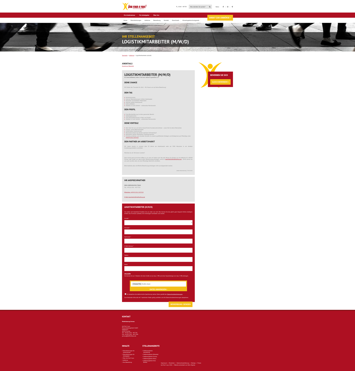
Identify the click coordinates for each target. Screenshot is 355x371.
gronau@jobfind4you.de (129, 336)
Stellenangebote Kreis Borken (149, 361)
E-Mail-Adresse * (129, 246)
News (217, 7)
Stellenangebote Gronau (150, 356)
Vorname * (127, 228)
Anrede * (126, 218)
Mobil (126, 264)
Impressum (164, 363)
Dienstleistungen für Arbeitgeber (129, 355)
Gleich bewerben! (220, 82)
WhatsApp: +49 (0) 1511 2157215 (134, 192)
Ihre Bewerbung (127, 362)
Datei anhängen (158, 289)
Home (125, 20)
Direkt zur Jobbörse (219, 17)
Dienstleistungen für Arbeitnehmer (129, 351)
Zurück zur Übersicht (128, 66)
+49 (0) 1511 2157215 (132, 137)
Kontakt (166, 20)
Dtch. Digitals (191, 365)
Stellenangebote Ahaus (149, 358)
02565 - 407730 (182, 6)
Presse (199, 363)
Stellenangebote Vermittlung (148, 351)
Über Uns (156, 15)
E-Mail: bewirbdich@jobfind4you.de (134, 197)
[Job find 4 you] (134, 6)
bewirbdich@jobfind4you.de (173, 159)
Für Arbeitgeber (144, 15)
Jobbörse (147, 20)
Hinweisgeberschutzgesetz (190, 20)
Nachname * (127, 237)
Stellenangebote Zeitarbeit (150, 354)
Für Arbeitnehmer (129, 15)
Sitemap (193, 363)
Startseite (124, 55)
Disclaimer (172, 363)
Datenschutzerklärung (183, 363)
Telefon (126, 255)
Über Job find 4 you (128, 358)
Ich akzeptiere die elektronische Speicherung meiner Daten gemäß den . (154, 294)
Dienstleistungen (136, 20)
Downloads (175, 20)
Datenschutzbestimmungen (174, 294)
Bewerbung (157, 20)
